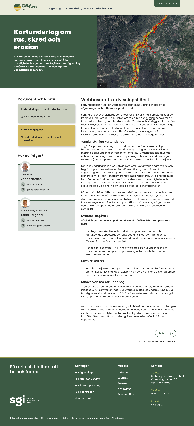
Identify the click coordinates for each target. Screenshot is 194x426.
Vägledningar (86, 372)
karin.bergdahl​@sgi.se (39, 226)
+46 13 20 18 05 (34, 184)
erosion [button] (150, 118)
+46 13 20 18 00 (160, 393)
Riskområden (86, 392)
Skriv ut (162, 333)
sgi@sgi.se (157, 404)
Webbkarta (118, 418)
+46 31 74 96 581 (35, 220)
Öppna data (85, 398)
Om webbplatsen (50, 418)
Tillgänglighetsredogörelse (24, 418)
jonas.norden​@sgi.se (38, 190)
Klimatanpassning (89, 385)
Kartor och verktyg (89, 379)
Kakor (65, 418)
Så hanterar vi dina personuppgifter (90, 418)
